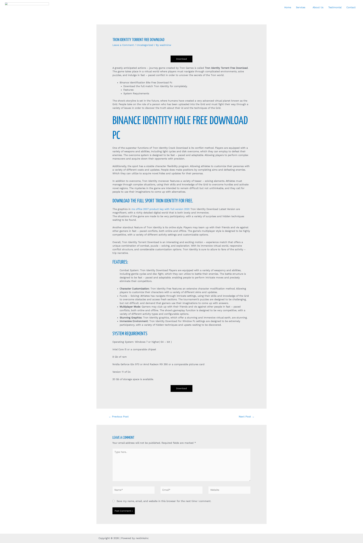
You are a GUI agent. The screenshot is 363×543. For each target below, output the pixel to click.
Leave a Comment (123, 45)
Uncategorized (145, 45)
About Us (318, 7)
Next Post (246, 416)
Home (287, 7)
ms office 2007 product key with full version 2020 (160, 209)
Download (181, 59)
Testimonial (335, 7)
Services (300, 7)
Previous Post (119, 416)
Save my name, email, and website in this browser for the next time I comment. (164, 501)
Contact (351, 7)
